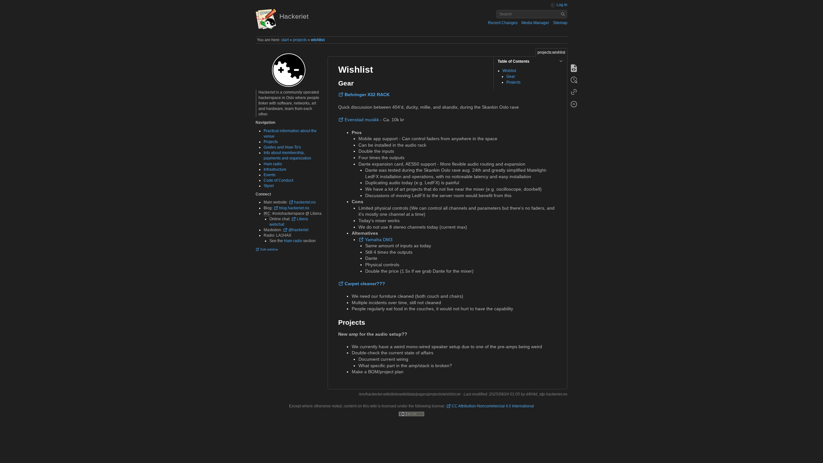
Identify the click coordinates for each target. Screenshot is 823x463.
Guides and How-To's (282, 147)
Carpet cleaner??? (365, 283)
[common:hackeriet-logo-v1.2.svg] (289, 70)
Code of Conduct (278, 180)
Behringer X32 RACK (367, 94)
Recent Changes (503, 23)
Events (270, 175)
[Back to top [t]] (573, 105)
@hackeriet (298, 230)
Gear (510, 76)
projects (300, 40)
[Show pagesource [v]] (573, 68)
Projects (271, 142)
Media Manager (535, 23)
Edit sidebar (269, 249)
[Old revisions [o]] (573, 80)
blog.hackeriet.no (294, 208)
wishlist (318, 40)
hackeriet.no (305, 202)
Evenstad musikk (362, 119)
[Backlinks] (573, 92)
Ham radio (273, 164)
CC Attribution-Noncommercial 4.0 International (493, 406)
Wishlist (509, 70)
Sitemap (560, 23)
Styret (269, 186)
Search (564, 14)
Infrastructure (275, 169)
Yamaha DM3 (379, 239)
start (285, 40)
